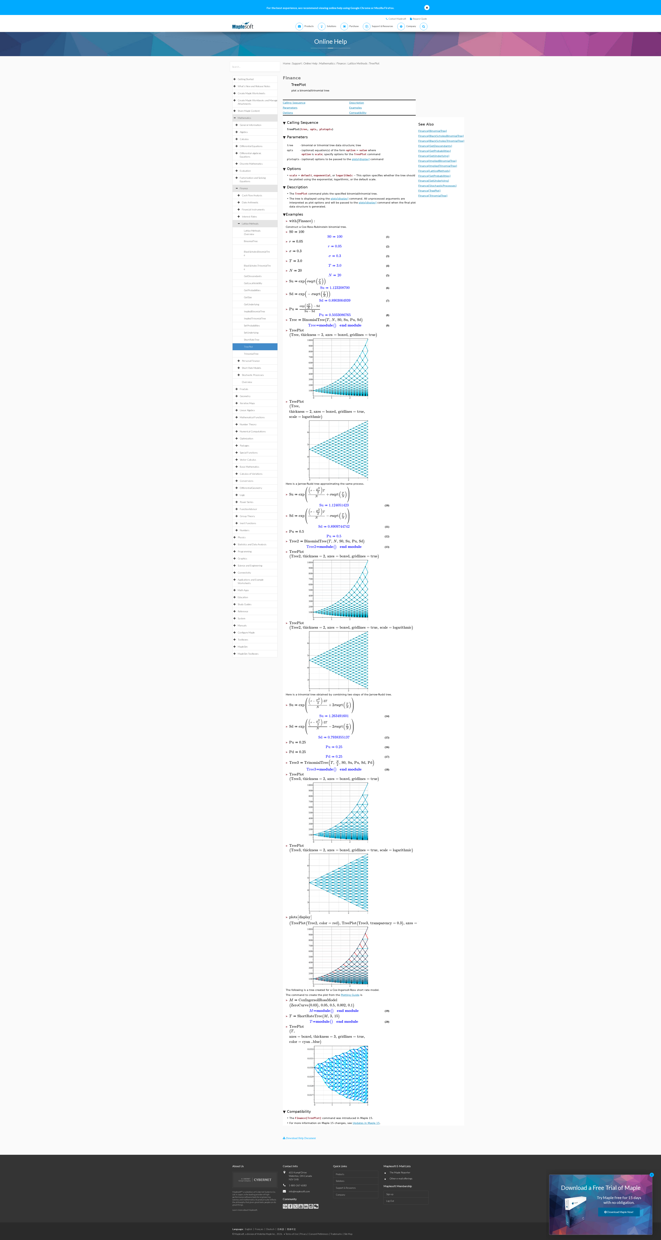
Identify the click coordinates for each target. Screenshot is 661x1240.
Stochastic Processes (253, 374)
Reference (243, 611)
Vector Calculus (248, 459)
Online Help (310, 63)
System (241, 618)
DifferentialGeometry (251, 487)
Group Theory (247, 516)
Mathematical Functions (252, 417)
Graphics (242, 558)
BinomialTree (251, 241)
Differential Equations (251, 146)
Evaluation (245, 170)
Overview (247, 382)
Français (259, 1229)
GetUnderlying (251, 304)
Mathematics (244, 117)
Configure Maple (246, 632)
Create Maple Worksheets (251, 93)
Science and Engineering (250, 565)
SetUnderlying (251, 332)
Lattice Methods (250, 223)
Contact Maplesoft (397, 18)
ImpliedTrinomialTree (255, 318)
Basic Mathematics (249, 466)
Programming (244, 551)
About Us (238, 1166)
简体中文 (291, 1229)
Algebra (244, 132)
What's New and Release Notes (254, 86)
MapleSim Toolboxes (248, 653)
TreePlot (248, 346)
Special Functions (249, 452)
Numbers (244, 530)
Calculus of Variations (251, 473)
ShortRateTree (251, 339)
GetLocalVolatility (253, 283)
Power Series (246, 502)
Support (297, 63)
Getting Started (246, 79)
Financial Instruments (253, 209)
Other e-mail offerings (401, 1178)
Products (340, 1174)
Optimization (246, 438)
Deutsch (270, 1229)
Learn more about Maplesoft (244, 1210)
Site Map (348, 1234)
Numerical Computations (253, 431)
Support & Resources (346, 1187)
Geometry (245, 396)
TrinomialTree (251, 353)
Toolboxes (243, 639)
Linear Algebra (247, 410)
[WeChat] (316, 1206)
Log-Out (390, 1201)
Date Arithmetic (250, 202)
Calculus (244, 139)
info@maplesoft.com (299, 1191)
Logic (242, 494)
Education (243, 597)
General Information (250, 124)
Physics (242, 537)
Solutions (340, 1181)
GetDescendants (253, 276)
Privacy (303, 1234)
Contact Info (290, 1166)
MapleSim (243, 646)
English (248, 1229)
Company (340, 1194)
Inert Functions (248, 523)
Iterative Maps (247, 403)
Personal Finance (251, 360)
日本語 (280, 1229)
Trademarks (336, 1234)
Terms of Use (292, 1234)
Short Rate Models (251, 367)
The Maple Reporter (400, 1172)
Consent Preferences (319, 1234)
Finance (244, 188)
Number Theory (248, 424)
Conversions (246, 480)
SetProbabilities (252, 325)
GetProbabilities (252, 290)
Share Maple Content (249, 110)
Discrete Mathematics (251, 163)
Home (286, 63)
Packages (244, 445)
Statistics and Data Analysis (252, 544)
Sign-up (389, 1194)
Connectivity (244, 572)
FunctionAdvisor (248, 509)
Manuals (242, 625)
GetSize (248, 297)
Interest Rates (249, 216)
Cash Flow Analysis (252, 195)
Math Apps (243, 590)
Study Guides (244, 604)
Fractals (244, 389)
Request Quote (420, 18)
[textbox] (302, 221)
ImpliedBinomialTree (254, 311)
